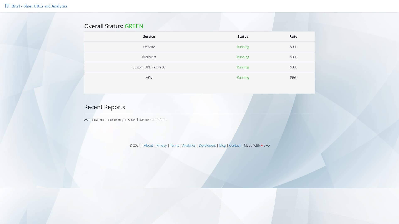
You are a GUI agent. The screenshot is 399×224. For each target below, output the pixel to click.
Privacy (161, 145)
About (148, 145)
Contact (234, 145)
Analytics (188, 145)
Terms (174, 145)
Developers (207, 145)
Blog (222, 145)
